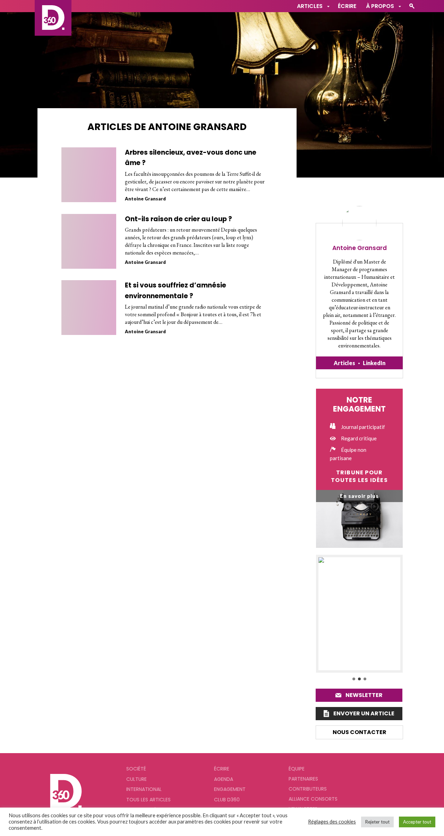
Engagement (230, 789)
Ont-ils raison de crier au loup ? (178, 219)
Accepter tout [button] (417, 822)
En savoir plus (359, 496)
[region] (359, 618)
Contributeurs (308, 788)
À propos (380, 6)
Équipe (297, 768)
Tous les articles (148, 799)
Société (136, 768)
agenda (223, 779)
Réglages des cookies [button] (332, 822)
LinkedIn (374, 363)
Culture (136, 779)
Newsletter (364, 695)
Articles (344, 363)
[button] (359, 614)
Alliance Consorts (313, 798)
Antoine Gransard (145, 198)
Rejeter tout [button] (377, 822)
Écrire (347, 6)
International (144, 789)
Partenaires (303, 778)
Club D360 (227, 799)
